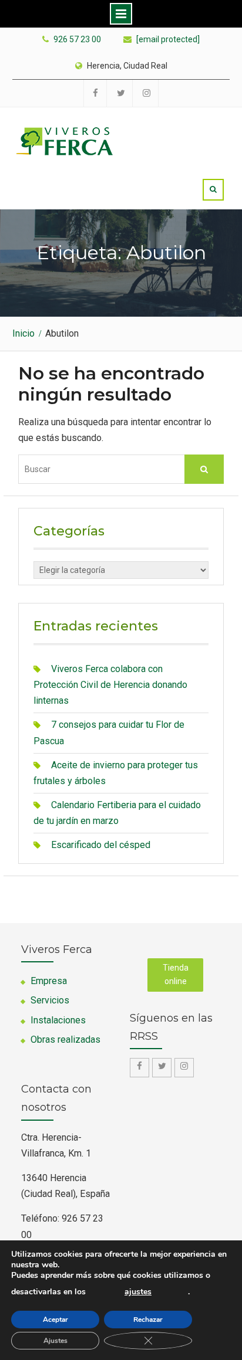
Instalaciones (58, 1020)
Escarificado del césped (100, 844)
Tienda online (176, 974)
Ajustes (55, 1340)
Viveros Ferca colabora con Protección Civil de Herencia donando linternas (110, 684)
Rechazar (148, 1319)
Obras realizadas (65, 1039)
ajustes (138, 1292)
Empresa (49, 980)
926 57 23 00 (77, 39)
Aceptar (55, 1319)
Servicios (50, 1000)
